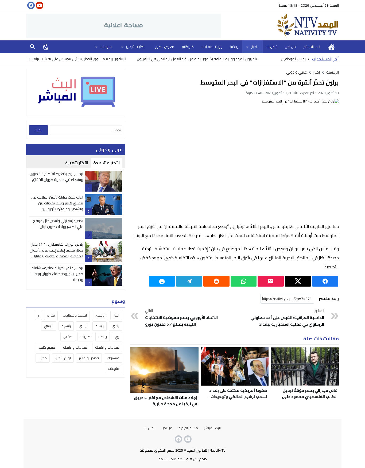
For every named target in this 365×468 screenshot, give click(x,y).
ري (117, 336)
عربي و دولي (296, 72)
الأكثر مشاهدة (106, 163)
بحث (32, 46)
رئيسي (83, 326)
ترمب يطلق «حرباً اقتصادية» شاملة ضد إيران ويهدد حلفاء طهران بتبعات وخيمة (57, 273)
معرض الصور (164, 46)
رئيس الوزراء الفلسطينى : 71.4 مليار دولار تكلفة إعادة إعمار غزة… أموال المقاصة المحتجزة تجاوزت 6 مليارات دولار (56, 253)
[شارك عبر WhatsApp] (243, 281)
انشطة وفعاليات (75, 315)
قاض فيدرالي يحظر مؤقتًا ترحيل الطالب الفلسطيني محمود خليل (309, 393)
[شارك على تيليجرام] (189, 281)
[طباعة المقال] (162, 281)
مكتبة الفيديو (136, 46)
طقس (67, 336)
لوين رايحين (63, 358)
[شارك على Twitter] (298, 281)
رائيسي (48, 326)
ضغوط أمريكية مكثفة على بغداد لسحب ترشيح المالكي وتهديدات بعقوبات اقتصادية (238, 396)
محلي (42, 358)
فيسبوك (113, 358)
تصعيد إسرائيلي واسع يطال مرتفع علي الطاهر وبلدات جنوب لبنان (58, 223)
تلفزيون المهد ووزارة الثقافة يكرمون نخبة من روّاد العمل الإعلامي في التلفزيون (208, 58)
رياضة (234, 46)
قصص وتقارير (89, 358)
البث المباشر (312, 46)
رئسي (115, 326)
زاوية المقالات (211, 46)
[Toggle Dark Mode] (46, 46)
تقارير (51, 315)
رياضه (102, 336)
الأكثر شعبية (76, 163)
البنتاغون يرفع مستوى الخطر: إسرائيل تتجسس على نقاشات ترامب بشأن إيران (81, 58)
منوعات (106, 46)
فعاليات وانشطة (75, 347)
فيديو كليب (47, 347)
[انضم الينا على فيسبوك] (30, 5)
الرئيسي (100, 315)
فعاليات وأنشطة (107, 347)
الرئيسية (331, 47)
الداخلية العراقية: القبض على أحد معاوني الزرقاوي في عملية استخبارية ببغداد (287, 318)
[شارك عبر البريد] (270, 281)
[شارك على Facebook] (325, 281)
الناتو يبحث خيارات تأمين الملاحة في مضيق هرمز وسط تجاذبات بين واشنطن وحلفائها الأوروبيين (57, 203)
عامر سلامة (167, 459)
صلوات (85, 336)
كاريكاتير (188, 46)
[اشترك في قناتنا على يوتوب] (39, 5)
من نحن (290, 46)
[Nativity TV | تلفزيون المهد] (280, 26)
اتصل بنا (272, 46)
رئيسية (66, 326)
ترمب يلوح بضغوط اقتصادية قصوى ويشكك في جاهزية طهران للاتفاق (56, 176)
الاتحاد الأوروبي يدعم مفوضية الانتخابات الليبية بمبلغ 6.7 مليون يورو (181, 318)
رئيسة (99, 326)
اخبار (254, 46)
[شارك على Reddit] (216, 281)
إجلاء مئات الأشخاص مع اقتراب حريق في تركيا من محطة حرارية (165, 400)
